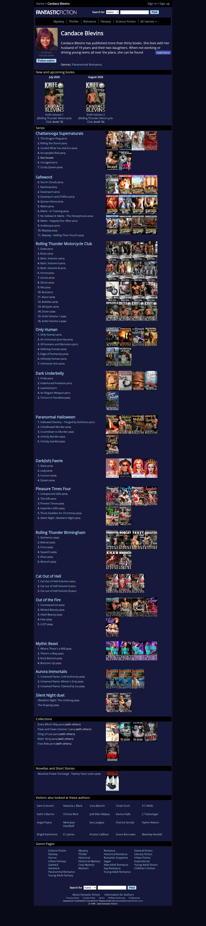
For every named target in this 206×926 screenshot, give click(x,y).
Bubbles (47, 302)
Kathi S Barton (45, 814)
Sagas (107, 861)
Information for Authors (119, 894)
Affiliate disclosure (116, 897)
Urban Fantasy (57, 861)
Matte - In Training (51, 211)
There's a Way (48, 653)
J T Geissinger (150, 814)
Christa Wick (70, 814)
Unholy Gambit (49, 441)
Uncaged (45, 162)
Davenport (46, 192)
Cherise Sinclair (125, 822)
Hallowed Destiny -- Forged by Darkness (64, 422)
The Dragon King (50, 138)
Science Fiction (126, 21)
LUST (43, 624)
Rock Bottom (48, 658)
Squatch (45, 552)
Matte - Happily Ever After (55, 221)
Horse (44, 273)
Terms (102, 897)
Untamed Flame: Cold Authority (59, 676)
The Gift (45, 498)
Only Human (48, 334)
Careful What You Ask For (55, 148)
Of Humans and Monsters (56, 344)
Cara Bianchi (97, 805)
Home (40, 3)
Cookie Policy (89, 897)
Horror (52, 857)
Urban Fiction (142, 857)
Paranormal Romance (87, 64)
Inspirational (142, 861)
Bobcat (44, 542)
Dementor (46, 537)
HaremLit (54, 868)
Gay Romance (112, 868)
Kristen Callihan (99, 834)
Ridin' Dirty (44, 739)
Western (83, 868)
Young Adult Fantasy (60, 875)
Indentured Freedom (53, 383)
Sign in (152, 3)
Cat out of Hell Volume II (55, 586)
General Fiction (143, 850)
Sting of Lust (45, 734)
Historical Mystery (89, 861)
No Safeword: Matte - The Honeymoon (63, 216)
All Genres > (149, 21)
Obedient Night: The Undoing (55, 700)
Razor (45, 297)
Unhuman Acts (49, 363)
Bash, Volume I (49, 258)
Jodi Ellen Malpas (100, 814)
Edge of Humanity (51, 354)
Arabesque (47, 225)
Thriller (74, 21)
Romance (89, 21)
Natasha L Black (72, 805)
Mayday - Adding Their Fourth (60, 235)
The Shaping (45, 705)
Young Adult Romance (117, 872)
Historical (84, 857)
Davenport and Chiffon (54, 196)
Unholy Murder (49, 436)
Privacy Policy (72, 897)
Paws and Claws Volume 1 (53, 729)
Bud (44, 292)
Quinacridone (48, 201)
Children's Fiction (144, 868)
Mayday (46, 230)
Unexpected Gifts (50, 494)
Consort (45, 475)
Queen (44, 480)
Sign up (164, 3)
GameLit (53, 865)
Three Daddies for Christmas (57, 513)
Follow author (46, 60)
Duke (43, 249)
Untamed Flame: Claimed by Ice (59, 686)
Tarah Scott (123, 805)
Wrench (45, 561)
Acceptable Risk (49, 153)
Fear (43, 619)
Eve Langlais (97, 822)
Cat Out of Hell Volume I (54, 581)
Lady (43, 470)
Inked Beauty (48, 614)
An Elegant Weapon (52, 393)
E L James (69, 834)
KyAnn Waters (150, 822)
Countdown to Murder (54, 431)
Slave (43, 466)
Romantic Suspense (116, 857)
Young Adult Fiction (146, 865)
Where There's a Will (52, 648)
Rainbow (45, 187)
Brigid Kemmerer (47, 834)
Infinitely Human (50, 358)
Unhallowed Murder (52, 427)
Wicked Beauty (49, 609)
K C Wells (147, 805)
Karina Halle (123, 814)
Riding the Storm (50, 143)
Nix (42, 287)
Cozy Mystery (86, 865)
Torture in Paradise (52, 397)
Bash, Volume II (49, 263)
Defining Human (50, 349)
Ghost (44, 282)
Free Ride (43, 743)
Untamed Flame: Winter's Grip (58, 681)
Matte (43, 206)
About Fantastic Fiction (86, 894)
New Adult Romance (116, 865)
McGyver (47, 306)
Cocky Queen (48, 167)
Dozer (45, 311)
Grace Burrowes (126, 834)
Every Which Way (48, 724)
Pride (43, 378)
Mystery (59, 21)
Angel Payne (44, 822)
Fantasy (106, 21)
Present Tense (49, 503)
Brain (43, 253)
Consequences (49, 605)
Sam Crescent (45, 805)
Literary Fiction (143, 854)
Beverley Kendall (152, 834)
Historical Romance (115, 854)
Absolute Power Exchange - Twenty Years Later (66, 773)
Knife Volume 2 (96, 114)
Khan (43, 557)
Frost (43, 547)
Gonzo (44, 277)
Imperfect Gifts (49, 508)
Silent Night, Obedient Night (57, 518)
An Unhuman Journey (53, 339)
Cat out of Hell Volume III (55, 591)
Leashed (45, 388)
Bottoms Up (47, 663)
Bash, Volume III (50, 268)
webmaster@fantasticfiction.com (127, 900)
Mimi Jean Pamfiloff (69, 824)
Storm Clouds (48, 182)
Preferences (134, 897)
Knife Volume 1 (54, 114)
